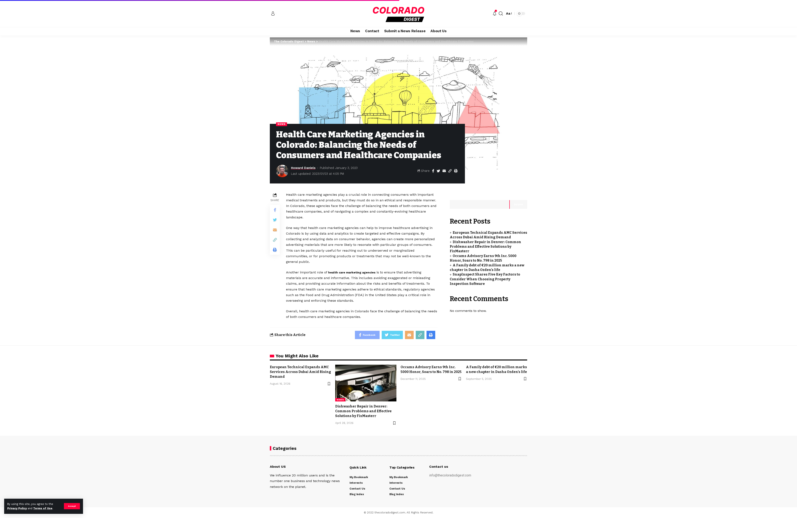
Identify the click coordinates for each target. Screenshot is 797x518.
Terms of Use (42, 508)
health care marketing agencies (351, 272)
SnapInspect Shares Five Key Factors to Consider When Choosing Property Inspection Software (485, 279)
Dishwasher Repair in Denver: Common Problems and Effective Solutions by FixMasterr (485, 246)
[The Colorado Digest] (398, 13)
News (281, 124)
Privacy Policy (17, 508)
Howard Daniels (303, 168)
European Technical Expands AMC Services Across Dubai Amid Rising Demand (300, 372)
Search (518, 204)
